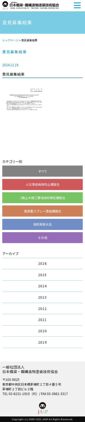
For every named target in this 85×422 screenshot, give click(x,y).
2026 (42, 263)
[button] (77, 5)
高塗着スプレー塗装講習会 (42, 211)
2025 (42, 274)
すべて (42, 171)
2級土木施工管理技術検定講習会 (42, 197)
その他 (42, 237)
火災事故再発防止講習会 (43, 184)
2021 (42, 319)
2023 (42, 297)
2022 (42, 308)
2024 (42, 286)
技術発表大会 (42, 224)
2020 (42, 331)
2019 (42, 342)
